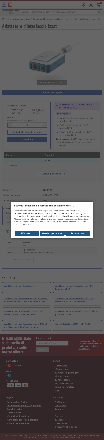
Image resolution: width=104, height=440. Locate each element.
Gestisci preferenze (52, 233)
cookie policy (25, 224)
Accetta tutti (78, 233)
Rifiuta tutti (27, 233)
